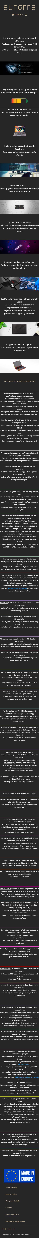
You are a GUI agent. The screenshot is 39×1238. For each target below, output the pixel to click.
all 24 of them (24, 1064)
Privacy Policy (11, 1187)
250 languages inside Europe (27, 1077)
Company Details (13, 1201)
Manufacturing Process (15, 1221)
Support (9, 1208)
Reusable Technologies (17, 588)
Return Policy (11, 1194)
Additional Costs (12, 1215)
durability (21, 268)
